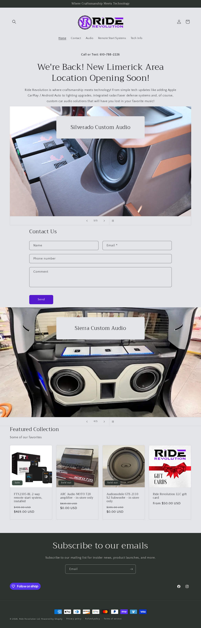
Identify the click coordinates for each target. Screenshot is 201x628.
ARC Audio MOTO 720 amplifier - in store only (76, 496)
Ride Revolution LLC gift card (170, 496)
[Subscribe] (131, 569)
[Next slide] (104, 220)
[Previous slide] (87, 220)
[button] (14, 21)
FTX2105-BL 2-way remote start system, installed (28, 498)
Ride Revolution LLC (29, 619)
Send (41, 299)
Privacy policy (73, 619)
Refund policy (92, 619)
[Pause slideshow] (114, 220)
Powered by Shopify (52, 619)
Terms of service (113, 619)
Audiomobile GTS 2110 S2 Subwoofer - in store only (123, 498)
